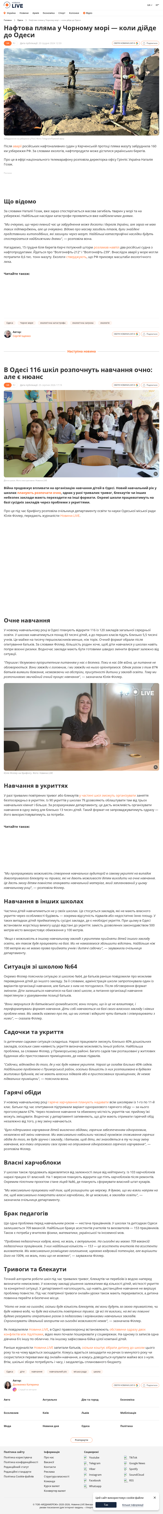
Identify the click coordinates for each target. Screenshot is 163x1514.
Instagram (95, 1474)
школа (97, 1371)
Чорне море (26, 322)
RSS (131, 1480)
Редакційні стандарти (17, 1471)
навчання (37, 1371)
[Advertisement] (62, 183)
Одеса (20, 20)
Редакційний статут (16, 1467)
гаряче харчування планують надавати (78, 1102)
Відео (89, 13)
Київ (46, 1413)
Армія (35, 13)
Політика (126, 1426)
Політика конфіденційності (21, 1462)
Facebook (95, 1480)
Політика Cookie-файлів (19, 1476)
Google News (137, 1463)
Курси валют (52, 1486)
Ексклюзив (11, 1413)
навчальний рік (58, 1371)
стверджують (76, 257)
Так (106, 1505)
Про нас (49, 1457)
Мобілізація (128, 1413)
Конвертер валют (55, 1491)
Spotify (133, 1469)
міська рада (80, 1371)
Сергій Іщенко (22, 336)
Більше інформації (132, 1504)
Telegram (94, 1463)
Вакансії (49, 1462)
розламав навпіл (106, 247)
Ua (148, 5)
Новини (24, 13)
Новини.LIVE (70, 515)
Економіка (49, 13)
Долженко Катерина (26, 1384)
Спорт (61, 13)
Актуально (50, 1399)
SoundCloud (136, 1474)
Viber (92, 1469)
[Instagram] (15, 1390)
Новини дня (51, 1426)
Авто (7, 1399)
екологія (105, 322)
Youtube (94, 1457)
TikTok (133, 1457)
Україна (11, 12)
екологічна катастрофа (52, 322)
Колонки (74, 13)
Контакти (50, 1467)
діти (22, 1371)
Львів (85, 1413)
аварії (17, 146)
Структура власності (56, 1476)
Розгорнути (81, 1439)
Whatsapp (95, 1486)
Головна (8, 20)
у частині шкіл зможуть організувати (107, 795)
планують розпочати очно (39, 493)
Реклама (49, 1471)
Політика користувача (18, 1457)
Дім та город (90, 1399)
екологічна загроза (82, 322)
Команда (49, 1481)
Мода (7, 1426)
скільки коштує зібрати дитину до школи (113, 1347)
